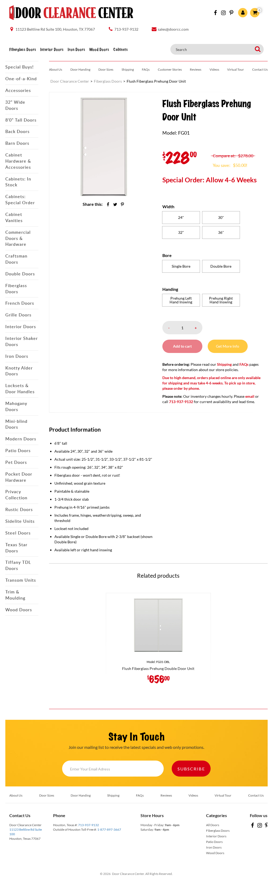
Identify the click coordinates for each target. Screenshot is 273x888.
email (249, 396)
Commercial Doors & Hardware (18, 238)
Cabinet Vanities (14, 217)
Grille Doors (18, 315)
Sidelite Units (20, 521)
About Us (55, 69)
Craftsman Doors (16, 259)
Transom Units (20, 580)
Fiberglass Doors (22, 49)
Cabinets (120, 49)
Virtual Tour (235, 69)
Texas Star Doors (16, 548)
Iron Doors (76, 49)
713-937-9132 (88, 825)
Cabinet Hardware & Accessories (18, 161)
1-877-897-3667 (109, 829)
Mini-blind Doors (16, 424)
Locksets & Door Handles (20, 389)
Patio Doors (18, 450)
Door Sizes (105, 69)
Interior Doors (51, 49)
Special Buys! (19, 67)
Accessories (18, 90)
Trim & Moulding (15, 595)
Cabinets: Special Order (20, 200)
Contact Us (260, 69)
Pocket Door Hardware (18, 477)
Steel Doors (18, 533)
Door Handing (80, 69)
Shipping (128, 69)
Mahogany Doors (16, 406)
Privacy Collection (16, 495)
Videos (214, 69)
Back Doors (17, 131)
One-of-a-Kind (21, 79)
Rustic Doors (19, 509)
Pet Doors (16, 462)
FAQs (146, 69)
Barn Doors (17, 143)
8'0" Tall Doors (21, 120)
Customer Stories (170, 69)
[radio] (181, 217)
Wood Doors (99, 49)
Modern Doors (20, 439)
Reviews (195, 69)
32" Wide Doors (15, 105)
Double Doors (20, 274)
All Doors (212, 825)
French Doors (19, 303)
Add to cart (182, 346)
